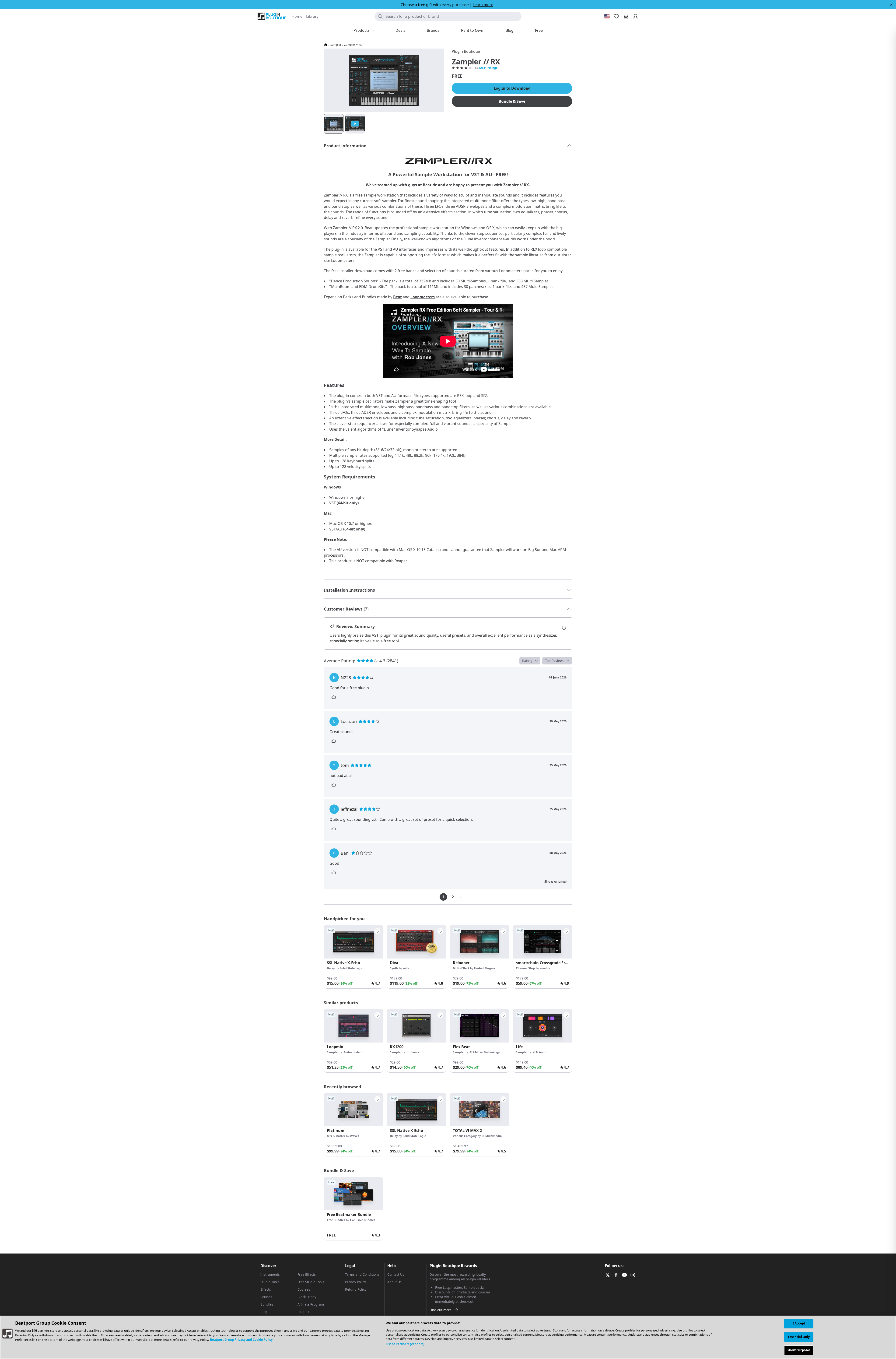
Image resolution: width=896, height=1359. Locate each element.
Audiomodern (353, 1052)
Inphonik (412, 1052)
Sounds (266, 1297)
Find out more (441, 1310)
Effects (265, 1289)
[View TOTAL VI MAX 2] (479, 1110)
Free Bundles (336, 1220)
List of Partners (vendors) (405, 1344)
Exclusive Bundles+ (363, 1220)
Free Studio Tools (311, 1282)
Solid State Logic (351, 968)
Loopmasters (422, 296)
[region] (448, 1337)
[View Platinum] (353, 1110)
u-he (406, 968)
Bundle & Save (512, 101)
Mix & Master (336, 1136)
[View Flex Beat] (479, 1026)
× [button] (891, 4)
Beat (397, 296)
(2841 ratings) (488, 68)
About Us (394, 1282)
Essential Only (799, 1337)
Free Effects (307, 1274)
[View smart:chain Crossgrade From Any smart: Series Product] (542, 942)
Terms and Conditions (362, 1274)
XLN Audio (539, 1052)
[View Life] (542, 1026)
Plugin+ (303, 1312)
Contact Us (395, 1274)
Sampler (335, 45)
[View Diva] (416, 942)
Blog (263, 1312)
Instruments (270, 1274)
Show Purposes (799, 1350)
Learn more (483, 4)
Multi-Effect (461, 968)
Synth (394, 968)
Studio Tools (269, 1282)
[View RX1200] (416, 1026)
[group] (353, 957)
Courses (304, 1289)
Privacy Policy (355, 1282)
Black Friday (307, 1297)
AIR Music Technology (484, 1052)
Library (312, 16)
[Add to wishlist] (377, 931)
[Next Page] (460, 897)
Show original (555, 881)
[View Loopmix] (353, 1026)
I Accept (799, 1323)
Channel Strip (525, 968)
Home (297, 16)
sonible (545, 968)
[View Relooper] (479, 942)
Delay (331, 968)
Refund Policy (355, 1289)
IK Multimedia (492, 1136)
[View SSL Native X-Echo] (353, 942)
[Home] (326, 45)
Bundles (266, 1304)
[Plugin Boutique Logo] (272, 16)
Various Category (465, 1136)
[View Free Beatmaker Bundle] (353, 1193)
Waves (354, 1136)
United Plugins (484, 968)
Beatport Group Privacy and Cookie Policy (241, 1340)
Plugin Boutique (466, 51)
